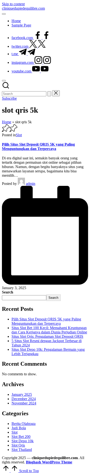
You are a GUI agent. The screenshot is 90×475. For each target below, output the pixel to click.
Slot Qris (18, 445)
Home (6, 122)
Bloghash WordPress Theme (49, 462)
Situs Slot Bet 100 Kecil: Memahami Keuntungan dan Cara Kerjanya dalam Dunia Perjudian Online (49, 330)
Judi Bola (19, 428)
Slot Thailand (22, 450)
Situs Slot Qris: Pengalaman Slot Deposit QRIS (47, 336)
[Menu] (4, 14)
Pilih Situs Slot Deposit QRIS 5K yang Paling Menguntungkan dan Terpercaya (38, 146)
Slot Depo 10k (23, 441)
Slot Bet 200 (21, 437)
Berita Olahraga (24, 424)
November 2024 (24, 403)
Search (7, 292)
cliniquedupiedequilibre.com (23, 8)
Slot (19, 135)
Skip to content (13, 4)
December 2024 (24, 399)
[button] (49, 93)
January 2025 (22, 394)
